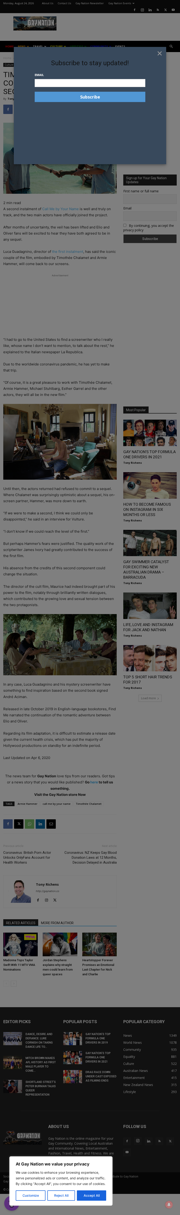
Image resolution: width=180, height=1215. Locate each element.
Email (39, 75)
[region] (60, 1181)
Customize (30, 1195)
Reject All (61, 1195)
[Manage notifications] (169, 1204)
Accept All (92, 1195)
